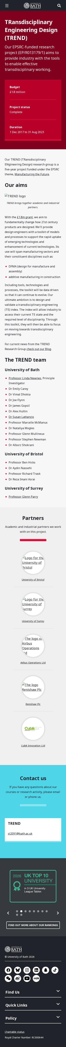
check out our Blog (39, 349)
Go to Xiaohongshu (36, 978)
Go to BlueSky (17, 970)
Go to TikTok (54, 970)
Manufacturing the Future (32, 174)
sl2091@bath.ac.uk (20, 833)
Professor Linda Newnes (25, 378)
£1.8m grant (25, 217)
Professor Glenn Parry (23, 497)
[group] (33, 886)
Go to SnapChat (45, 970)
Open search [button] (59, 5)
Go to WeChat (8, 978)
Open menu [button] (7, 5)
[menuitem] (33, 991)
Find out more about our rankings (33, 925)
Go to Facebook (8, 970)
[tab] (17, 911)
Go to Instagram (26, 970)
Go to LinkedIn (36, 970)
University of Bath (33, 5)
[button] (8, 913)
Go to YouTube (26, 978)
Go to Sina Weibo (17, 978)
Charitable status (14, 1031)
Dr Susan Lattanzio (21, 417)
